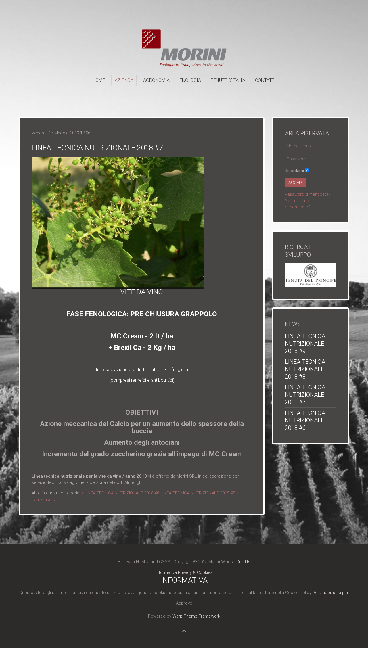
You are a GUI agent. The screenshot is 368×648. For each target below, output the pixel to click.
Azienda (124, 80)
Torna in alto (43, 499)
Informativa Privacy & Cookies (184, 572)
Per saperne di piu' (331, 592)
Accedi (295, 182)
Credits (243, 561)
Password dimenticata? (308, 194)
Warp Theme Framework (196, 616)
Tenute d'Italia (228, 80)
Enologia (190, 80)
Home (99, 80)
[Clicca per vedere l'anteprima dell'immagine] (118, 222)
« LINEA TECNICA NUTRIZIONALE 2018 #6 (120, 493)
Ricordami (294, 170)
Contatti (265, 80)
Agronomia (156, 80)
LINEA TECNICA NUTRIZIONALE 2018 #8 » (199, 493)
